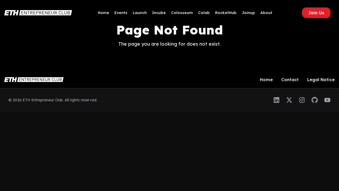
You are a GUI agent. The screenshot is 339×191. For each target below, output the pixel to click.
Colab (204, 12)
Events (120, 12)
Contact (290, 79)
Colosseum (182, 12)
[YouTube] (327, 100)
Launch (140, 12)
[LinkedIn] (276, 100)
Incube (159, 12)
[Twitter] (289, 100)
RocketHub (226, 12)
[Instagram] (302, 100)
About (266, 12)
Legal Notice (321, 79)
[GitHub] (314, 100)
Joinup (248, 12)
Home (103, 12)
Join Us (316, 12)
